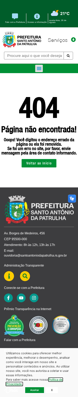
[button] (39, 68)
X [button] (52, 390)
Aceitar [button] (34, 390)
